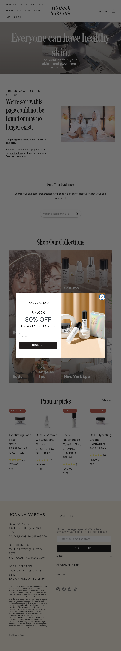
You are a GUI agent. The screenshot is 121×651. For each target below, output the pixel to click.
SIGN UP (38, 345)
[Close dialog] (101, 296)
